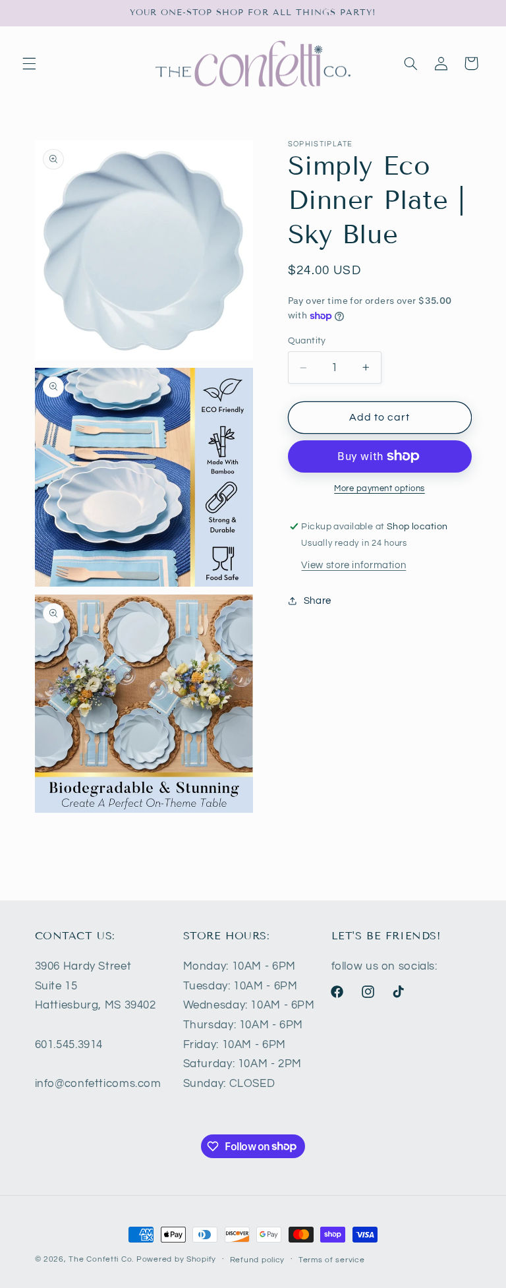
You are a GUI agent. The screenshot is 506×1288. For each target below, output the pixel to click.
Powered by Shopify (176, 1259)
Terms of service (331, 1260)
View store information (353, 565)
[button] (29, 63)
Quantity (307, 340)
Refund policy (257, 1260)
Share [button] (317, 601)
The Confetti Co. (101, 1259)
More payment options (379, 488)
